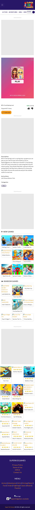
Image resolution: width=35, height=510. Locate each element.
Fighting (16, 486)
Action (4, 483)
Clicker (9, 486)
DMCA (17, 470)
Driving (25, 483)
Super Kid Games (10, 507)
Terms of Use (17, 467)
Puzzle (17, 488)
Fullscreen (7, 112)
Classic (23, 486)
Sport (31, 483)
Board (29, 486)
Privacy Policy (17, 465)
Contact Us (17, 472)
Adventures (12, 483)
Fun (4, 486)
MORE (29, 11)
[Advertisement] (17, 37)
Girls (3, 186)
